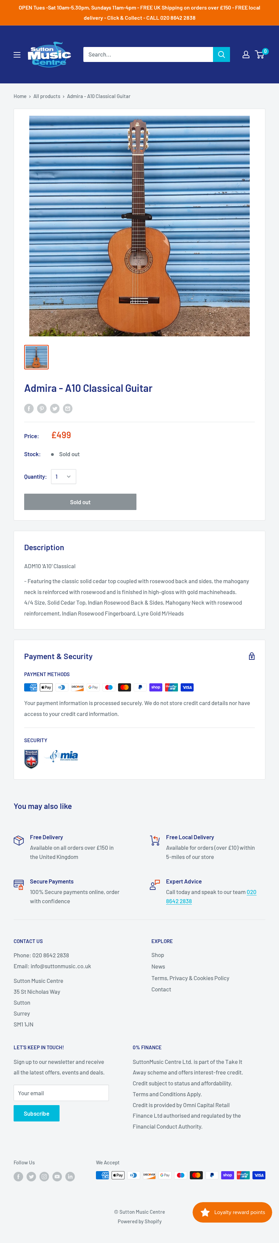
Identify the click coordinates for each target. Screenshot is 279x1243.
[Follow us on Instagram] (44, 1176)
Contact (161, 989)
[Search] (221, 54)
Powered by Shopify (140, 1221)
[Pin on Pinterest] (42, 408)
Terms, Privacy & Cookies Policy (190, 977)
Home (20, 96)
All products (46, 96)
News (158, 966)
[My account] (246, 54)
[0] (260, 54)
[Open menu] (17, 55)
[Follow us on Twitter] (31, 1176)
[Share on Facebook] (29, 408)
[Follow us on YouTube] (57, 1176)
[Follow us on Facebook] (18, 1176)
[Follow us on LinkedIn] (70, 1176)
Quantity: (35, 476)
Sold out (80, 501)
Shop (157, 954)
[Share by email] (67, 408)
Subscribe (36, 1113)
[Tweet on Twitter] (55, 408)
